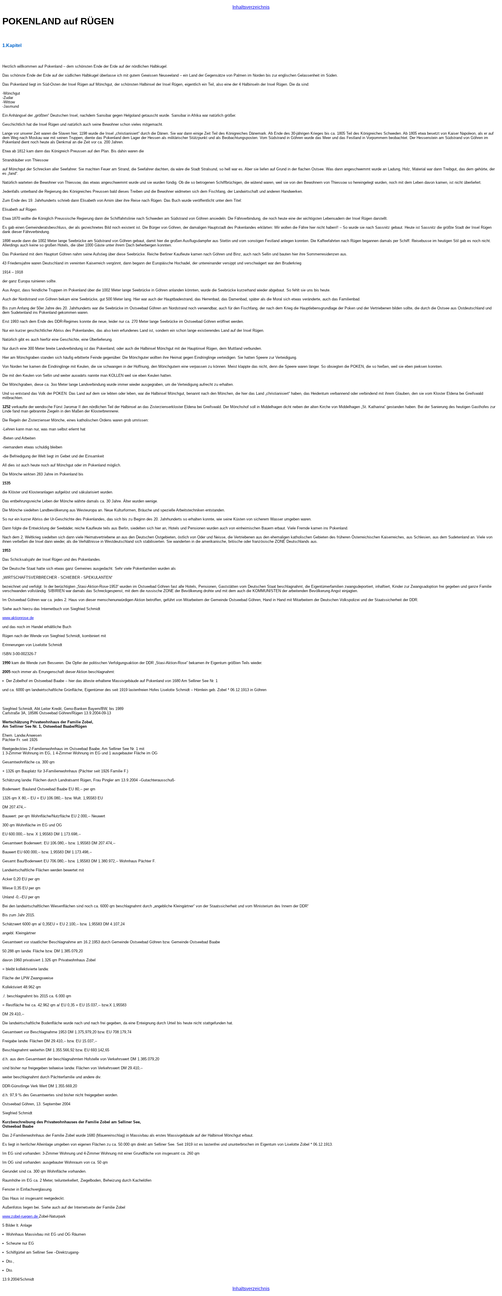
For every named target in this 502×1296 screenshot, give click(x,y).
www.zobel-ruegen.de (20, 1216)
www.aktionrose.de (18, 618)
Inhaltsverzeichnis (251, 7)
